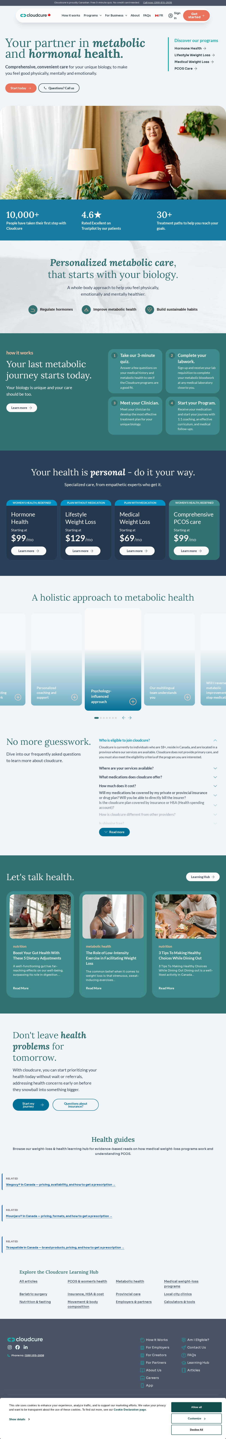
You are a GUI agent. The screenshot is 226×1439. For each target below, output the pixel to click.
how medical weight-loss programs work (172, 1149)
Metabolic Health (98, 946)
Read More (21, 988)
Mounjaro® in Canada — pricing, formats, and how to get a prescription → (59, 1216)
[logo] (33, 15)
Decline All (196, 1429)
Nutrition (19, 946)
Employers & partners (134, 1302)
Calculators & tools (179, 1302)
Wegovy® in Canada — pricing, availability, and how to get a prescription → (60, 1185)
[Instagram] (9, 1347)
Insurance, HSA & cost (86, 1294)
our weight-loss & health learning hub (57, 1149)
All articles (28, 1281)
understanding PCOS (112, 1154)
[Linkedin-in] (25, 1347)
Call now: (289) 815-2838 (157, 2)
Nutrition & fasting (35, 1302)
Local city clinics (178, 1294)
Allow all (196, 1407)
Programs (91, 15)
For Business (114, 15)
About (135, 15)
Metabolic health (130, 1281)
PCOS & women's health (87, 1281)
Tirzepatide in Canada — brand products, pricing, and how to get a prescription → (65, 1247)
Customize (194, 1418)
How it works (71, 15)
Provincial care (128, 1294)
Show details (17, 1419)
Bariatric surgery (33, 1294)
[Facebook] (17, 1347)
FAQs (147, 15)
